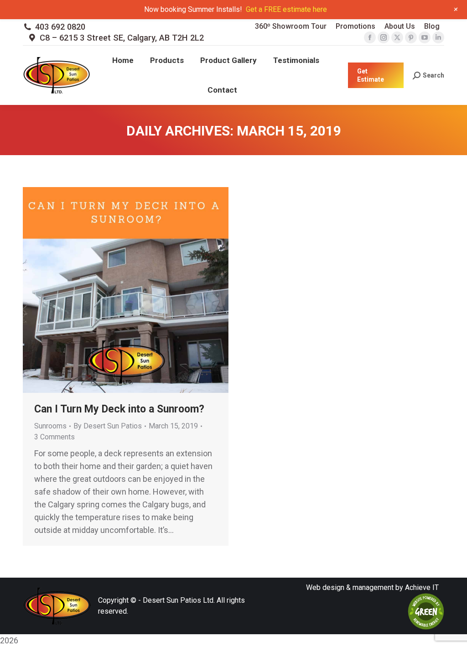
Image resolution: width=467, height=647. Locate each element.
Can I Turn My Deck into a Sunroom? (119, 409)
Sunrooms (50, 426)
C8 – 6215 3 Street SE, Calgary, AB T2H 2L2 (122, 37)
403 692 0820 (60, 26)
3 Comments (54, 437)
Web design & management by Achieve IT (372, 587)
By (107, 426)
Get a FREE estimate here (286, 9)
